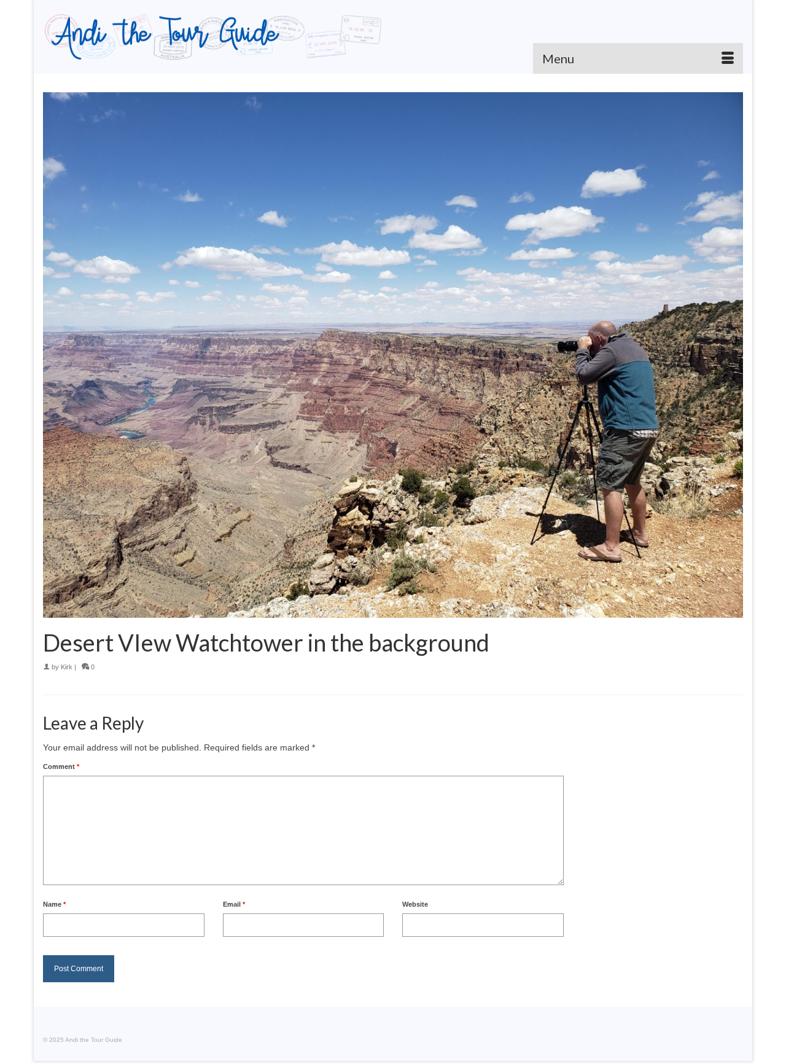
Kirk (66, 667)
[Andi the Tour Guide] (213, 37)
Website (415, 904)
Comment (61, 766)
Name (54, 904)
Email (234, 904)
